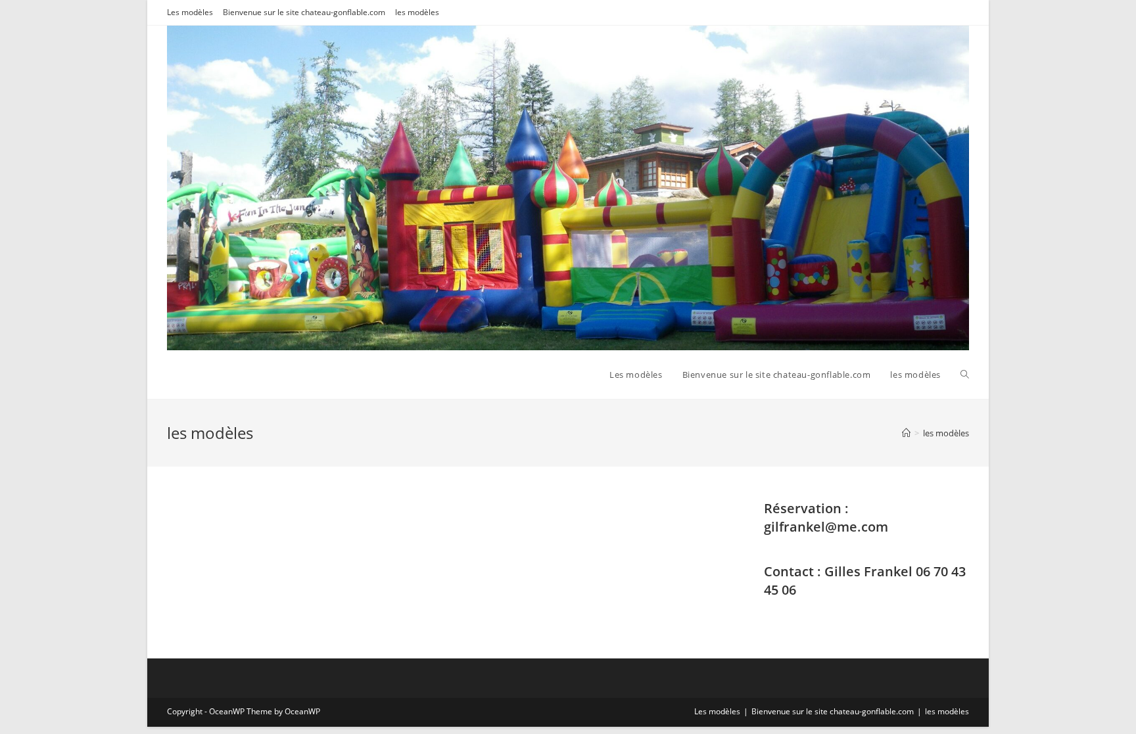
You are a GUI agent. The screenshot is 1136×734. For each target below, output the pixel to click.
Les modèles (190, 12)
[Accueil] (906, 433)
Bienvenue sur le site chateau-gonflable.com (304, 12)
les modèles (417, 12)
